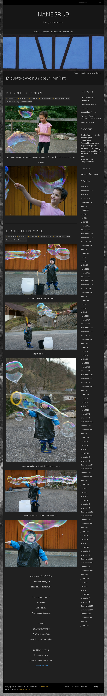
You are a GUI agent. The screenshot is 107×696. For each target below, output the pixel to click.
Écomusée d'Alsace (88, 104)
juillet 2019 (85, 394)
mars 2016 (85, 547)
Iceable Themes (24, 689)
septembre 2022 (87, 245)
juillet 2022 (85, 253)
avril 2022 (84, 265)
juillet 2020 (85, 347)
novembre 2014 (87, 610)
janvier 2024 (85, 198)
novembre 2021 (87, 284)
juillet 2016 (85, 531)
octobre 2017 (86, 472)
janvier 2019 (85, 418)
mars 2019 (85, 410)
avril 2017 (84, 496)
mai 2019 (84, 402)
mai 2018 (84, 445)
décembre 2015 (87, 559)
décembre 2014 (87, 606)
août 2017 (84, 480)
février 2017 (85, 504)
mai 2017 (84, 492)
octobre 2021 (86, 288)
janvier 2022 (85, 277)
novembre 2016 (87, 516)
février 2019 (85, 414)
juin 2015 (84, 582)
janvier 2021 (85, 324)
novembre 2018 (87, 422)
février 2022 (85, 273)
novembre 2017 (87, 469)
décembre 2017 (87, 465)
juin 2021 (84, 304)
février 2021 (85, 320)
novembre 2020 (87, 331)
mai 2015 (84, 586)
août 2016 (84, 527)
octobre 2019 (86, 382)
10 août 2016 (12, 98)
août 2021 (84, 296)
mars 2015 (85, 594)
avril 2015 (84, 590)
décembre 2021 (87, 280)
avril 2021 (84, 312)
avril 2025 (84, 186)
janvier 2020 (85, 371)
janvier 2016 (85, 555)
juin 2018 (84, 441)
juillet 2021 (85, 300)
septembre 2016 (87, 523)
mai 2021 (84, 308)
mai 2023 (84, 218)
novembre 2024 (87, 190)
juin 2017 (84, 488)
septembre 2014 (87, 617)
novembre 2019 (87, 378)
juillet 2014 (85, 625)
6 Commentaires (46, 98)
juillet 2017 (85, 484)
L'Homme (34, 98)
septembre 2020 (87, 339)
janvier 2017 (85, 508)
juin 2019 (84, 398)
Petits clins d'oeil (87, 122)
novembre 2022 (87, 237)
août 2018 (84, 433)
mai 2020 (84, 355)
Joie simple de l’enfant (24, 93)
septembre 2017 (87, 476)
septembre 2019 (87, 386)
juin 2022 (84, 257)
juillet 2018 (85, 437)
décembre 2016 (87, 512)
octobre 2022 (86, 241)
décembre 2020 (87, 328)
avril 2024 (84, 194)
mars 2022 (85, 269)
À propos (45, 32)
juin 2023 (84, 214)
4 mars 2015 (12, 236)
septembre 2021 (87, 292)
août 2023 (84, 206)
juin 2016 (84, 535)
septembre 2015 (87, 570)
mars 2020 (85, 363)
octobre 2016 (86, 520)
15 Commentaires (45, 236)
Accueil (36, 32)
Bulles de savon (10, 102)
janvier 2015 (85, 602)
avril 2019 (84, 406)
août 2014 (84, 621)
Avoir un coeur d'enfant (62, 98)
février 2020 (85, 367)
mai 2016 (84, 539)
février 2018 (85, 457)
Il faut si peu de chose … (25, 231)
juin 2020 (84, 351)
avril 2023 (84, 222)
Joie (26, 240)
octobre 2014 (86, 614)
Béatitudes (9, 240)
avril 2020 (84, 359)
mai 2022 (84, 261)
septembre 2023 (87, 202)
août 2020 (84, 343)
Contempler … (69, 32)
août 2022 (84, 249)
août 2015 (84, 574)
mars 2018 (85, 453)
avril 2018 (84, 449)
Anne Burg (23, 98)
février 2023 (85, 226)
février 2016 (85, 551)
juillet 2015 (85, 578)
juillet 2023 (85, 210)
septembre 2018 (87, 429)
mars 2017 (85, 500)
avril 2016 (84, 543)
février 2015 (85, 598)
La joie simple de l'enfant (24, 102)
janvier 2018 (85, 461)
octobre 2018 (86, 425)
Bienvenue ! (56, 32)
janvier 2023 (85, 230)
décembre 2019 (87, 375)
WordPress (44, 687)
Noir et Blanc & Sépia (89, 112)
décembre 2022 (87, 233)
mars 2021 (85, 316)
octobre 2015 (86, 567)
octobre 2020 (86, 335)
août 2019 (84, 390)
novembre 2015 (87, 563)
